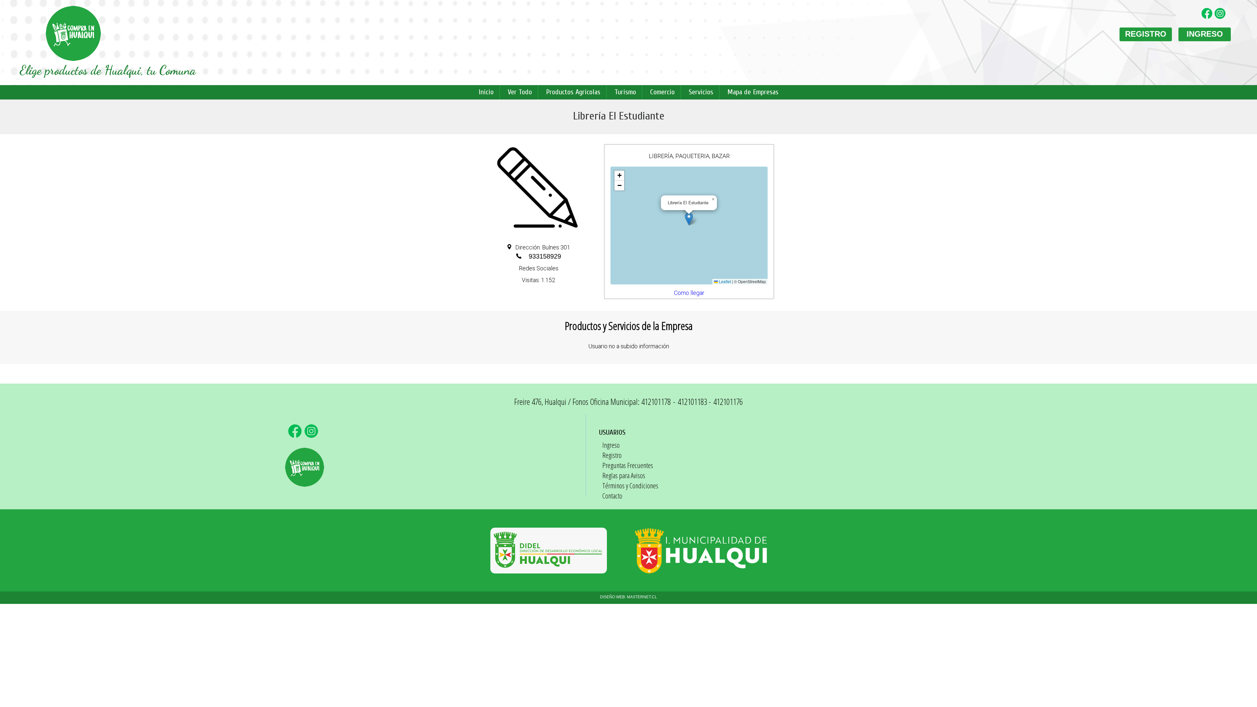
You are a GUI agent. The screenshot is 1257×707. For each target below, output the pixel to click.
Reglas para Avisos (623, 475)
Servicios (701, 92)
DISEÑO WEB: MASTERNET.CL (628, 597)
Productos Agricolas (573, 92)
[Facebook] (1207, 17)
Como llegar (689, 292)
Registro (612, 455)
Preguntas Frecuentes (627, 465)
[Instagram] (1221, 17)
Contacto (612, 495)
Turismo (625, 92)
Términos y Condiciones (630, 485)
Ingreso (611, 445)
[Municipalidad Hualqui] (701, 570)
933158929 (545, 256)
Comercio (662, 92)
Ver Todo (520, 92)
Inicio (486, 92)
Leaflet (724, 281)
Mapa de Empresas (752, 92)
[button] (689, 219)
